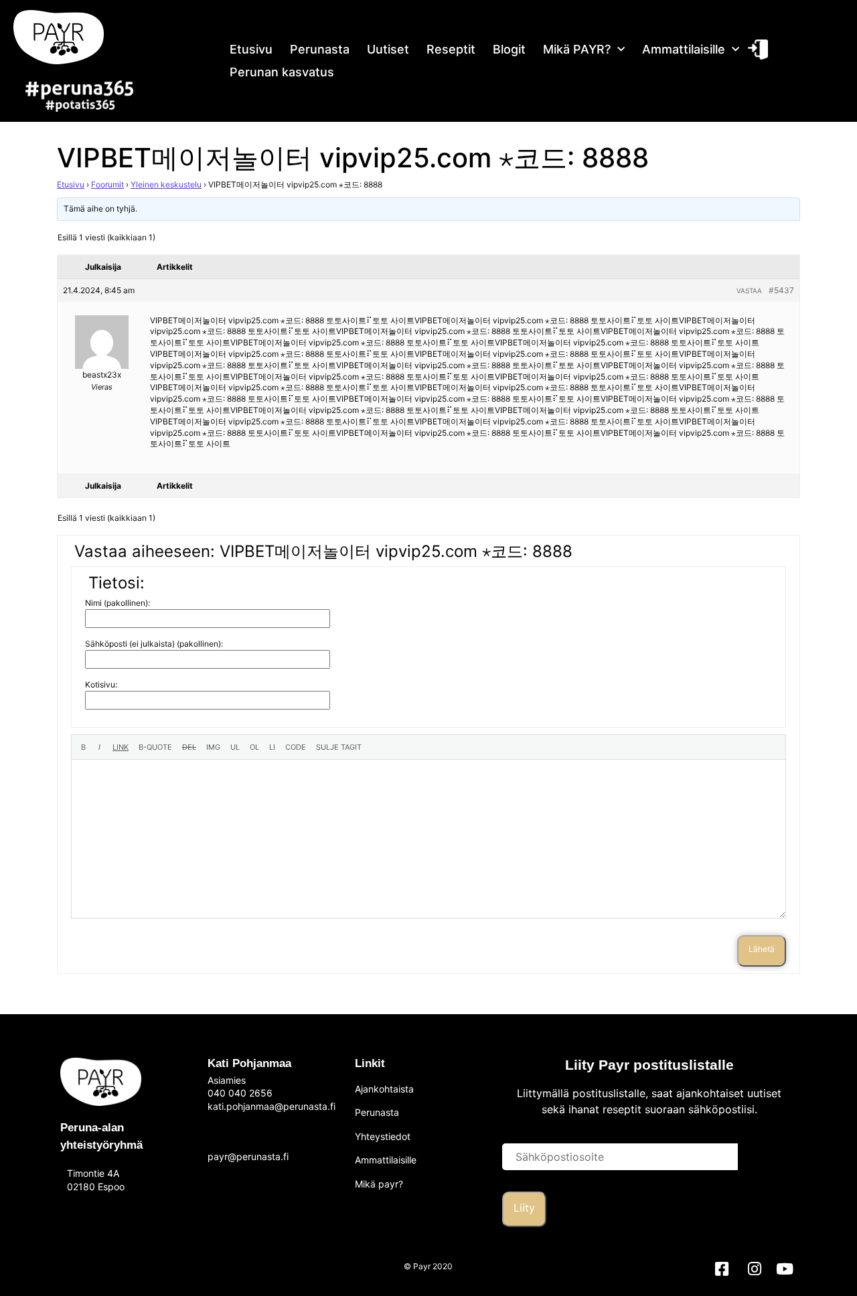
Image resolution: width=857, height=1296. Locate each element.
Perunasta (319, 49)
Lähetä (762, 949)
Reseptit (450, 49)
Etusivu (251, 49)
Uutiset (388, 49)
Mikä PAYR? (577, 49)
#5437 (781, 290)
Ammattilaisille (683, 49)
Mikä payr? (379, 1184)
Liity (524, 1207)
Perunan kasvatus (282, 72)
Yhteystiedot (382, 1136)
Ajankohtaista (384, 1089)
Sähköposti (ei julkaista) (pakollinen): (154, 644)
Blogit (509, 49)
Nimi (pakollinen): (117, 603)
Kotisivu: (101, 684)
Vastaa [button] (749, 291)
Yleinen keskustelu (166, 184)
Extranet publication (756, 49)
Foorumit (107, 184)
